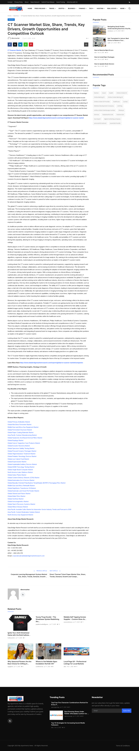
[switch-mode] (129, 2)
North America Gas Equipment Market (20, 515)
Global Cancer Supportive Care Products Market (24, 443)
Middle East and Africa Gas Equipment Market (23, 427)
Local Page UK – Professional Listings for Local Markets (75, 662)
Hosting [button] (100, 8)
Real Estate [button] (111, 8)
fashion (96, 93)
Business (16, 16)
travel (104, 93)
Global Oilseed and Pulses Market (19, 493)
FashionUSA (120, 115)
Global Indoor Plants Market (17, 475)
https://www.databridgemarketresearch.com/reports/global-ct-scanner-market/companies (51, 363)
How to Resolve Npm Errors (103, 50)
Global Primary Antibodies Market (19, 422)
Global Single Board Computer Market (20, 469)
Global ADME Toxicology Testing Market (21, 467)
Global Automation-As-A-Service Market (21, 480)
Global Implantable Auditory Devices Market (22, 464)
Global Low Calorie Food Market (18, 459)
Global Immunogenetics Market (18, 501)
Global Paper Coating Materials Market (20, 432)
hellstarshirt (11, 638)
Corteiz (125, 101)
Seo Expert (97, 119)
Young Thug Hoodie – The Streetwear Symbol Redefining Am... (47, 619)
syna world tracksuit (100, 123)
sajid (109, 43)
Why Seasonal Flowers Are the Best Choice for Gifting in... (19, 662)
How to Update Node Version (104, 64)
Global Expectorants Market (17, 462)
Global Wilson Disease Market (18, 507)
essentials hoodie (115, 123)
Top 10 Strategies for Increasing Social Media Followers (68, 724)
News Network (35, 2)
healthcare (116, 101)
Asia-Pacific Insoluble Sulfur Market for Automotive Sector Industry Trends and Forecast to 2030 (39, 509)
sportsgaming (55, 707)
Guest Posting (60, 2)
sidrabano (110, 31)
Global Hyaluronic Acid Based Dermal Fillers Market (25, 438)
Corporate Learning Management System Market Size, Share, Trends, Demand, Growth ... (29, 575)
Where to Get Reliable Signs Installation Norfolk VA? (46, 662)
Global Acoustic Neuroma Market (19, 446)
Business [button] (71, 8)
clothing (119, 106)
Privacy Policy (18, 2)
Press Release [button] (39, 8)
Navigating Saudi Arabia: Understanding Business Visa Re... (119, 27)
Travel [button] (51, 8)
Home (30, 8)
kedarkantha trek (108, 115)
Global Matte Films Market (16, 496)
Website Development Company (104, 106)
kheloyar (121, 110)
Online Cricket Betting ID (115, 97)
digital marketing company (112, 119)
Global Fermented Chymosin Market (20, 430)
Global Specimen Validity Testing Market (21, 448)
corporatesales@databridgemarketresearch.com (28, 556)
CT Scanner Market (14, 50)
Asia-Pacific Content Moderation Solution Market (24, 512)
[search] (129, 8)
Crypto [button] (61, 8)
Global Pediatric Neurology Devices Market (22, 456)
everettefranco (68, 622)
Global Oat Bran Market (15, 499)
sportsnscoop (68, 716)
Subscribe (126, 711)
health (111, 93)
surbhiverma (39, 666)
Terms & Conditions (123, 746)
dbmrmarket (25, 590)
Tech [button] (91, 8)
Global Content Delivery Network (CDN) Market (23, 477)
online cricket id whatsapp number (104, 110)
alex (65, 666)
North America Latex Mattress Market (20, 472)
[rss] (10, 721)
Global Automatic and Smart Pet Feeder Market (23, 491)
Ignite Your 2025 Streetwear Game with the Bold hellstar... (19, 634)
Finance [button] (82, 8)
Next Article (54, 571)
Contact (10, 2)
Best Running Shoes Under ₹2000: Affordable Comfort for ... (76, 713)
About (26, 2)
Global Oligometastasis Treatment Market (21, 454)
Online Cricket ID (122, 93)
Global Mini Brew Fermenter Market (19, 424)
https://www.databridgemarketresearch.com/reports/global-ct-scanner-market (56, 118)
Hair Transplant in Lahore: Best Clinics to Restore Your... (118, 39)
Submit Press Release (48, 2)
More (122, 8)
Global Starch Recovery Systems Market (21, 504)
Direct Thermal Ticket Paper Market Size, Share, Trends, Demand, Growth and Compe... (68, 575)
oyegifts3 (10, 666)
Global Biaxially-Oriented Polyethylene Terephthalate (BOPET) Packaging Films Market (36, 483)
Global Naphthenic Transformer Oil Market (22, 488)
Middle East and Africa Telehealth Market (21, 485)
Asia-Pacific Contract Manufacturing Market (22, 435)
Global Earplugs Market (15, 440)
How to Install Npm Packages (104, 57)
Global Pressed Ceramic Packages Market (22, 451)
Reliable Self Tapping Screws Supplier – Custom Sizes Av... (75, 618)
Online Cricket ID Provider (102, 101)
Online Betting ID (99, 97)
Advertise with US (72, 2)
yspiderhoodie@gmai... (42, 624)
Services (96, 115)
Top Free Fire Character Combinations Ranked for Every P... (69, 704)
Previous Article (41, 571)
